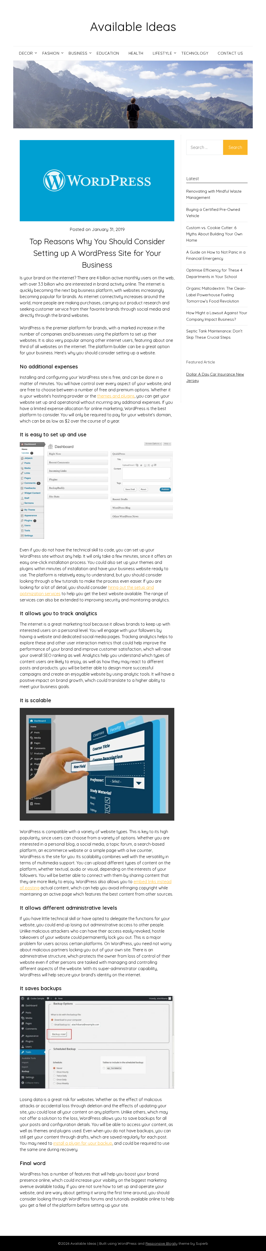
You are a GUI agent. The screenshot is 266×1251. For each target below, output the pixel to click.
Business (78, 53)
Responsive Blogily (161, 1243)
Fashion (50, 53)
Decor (26, 53)
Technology (194, 53)
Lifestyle (162, 53)
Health (136, 53)
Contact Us (230, 53)
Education (108, 53)
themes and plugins (116, 396)
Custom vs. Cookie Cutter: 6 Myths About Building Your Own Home (214, 234)
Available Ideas (133, 26)
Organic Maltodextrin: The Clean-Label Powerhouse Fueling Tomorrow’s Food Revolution (216, 295)
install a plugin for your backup (82, 1143)
